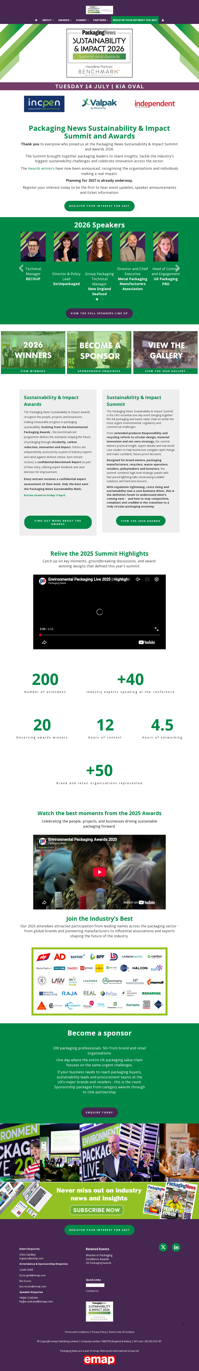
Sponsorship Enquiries (99, 371)
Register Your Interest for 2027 (135, 4)
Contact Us (92, 1291)
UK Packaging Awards (98, 1263)
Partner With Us (95, 1285)
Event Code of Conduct (121, 1332)
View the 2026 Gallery (165, 371)
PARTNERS (100, 4)
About (47, 4)
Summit (81, 4)
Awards (64, 4)
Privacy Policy (99, 1332)
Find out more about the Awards (58, 522)
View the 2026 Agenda (141, 521)
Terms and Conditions (77, 1332)
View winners (33, 371)
